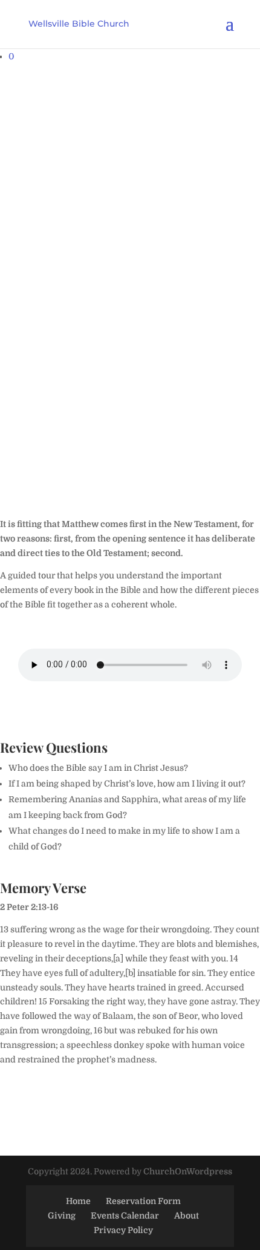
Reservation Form (143, 1201)
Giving (62, 1215)
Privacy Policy (123, 1230)
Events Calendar (125, 1215)
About (186, 1215)
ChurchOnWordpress (187, 1171)
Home (78, 1201)
